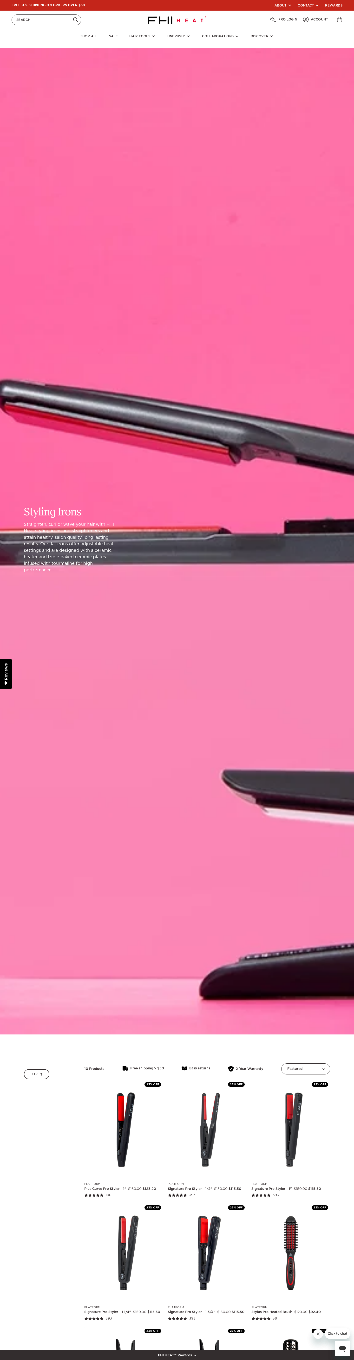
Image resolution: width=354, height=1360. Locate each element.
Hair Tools (139, 36)
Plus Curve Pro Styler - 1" (105, 1189)
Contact (306, 5)
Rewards (333, 5)
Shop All (89, 36)
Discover (259, 36)
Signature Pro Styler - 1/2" (190, 1189)
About (281, 5)
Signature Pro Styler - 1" (271, 1189)
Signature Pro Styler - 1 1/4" (107, 1312)
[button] (177, 1355)
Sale (113, 36)
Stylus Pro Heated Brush (271, 1312)
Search (23, 19)
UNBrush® (176, 36)
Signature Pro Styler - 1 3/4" (191, 1312)
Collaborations (218, 36)
